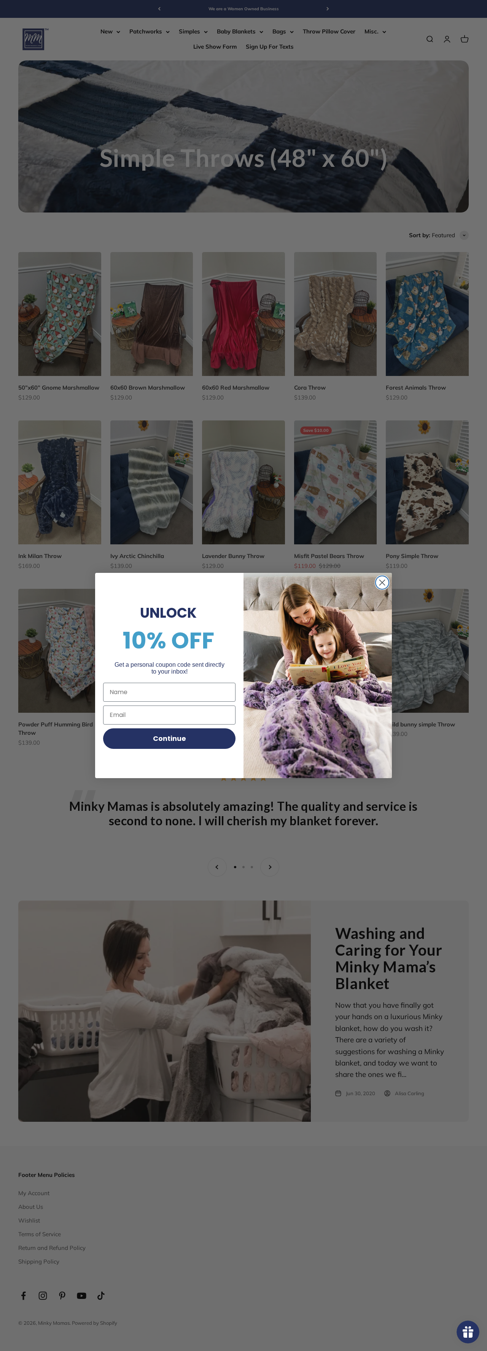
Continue (169, 738)
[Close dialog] (382, 582)
